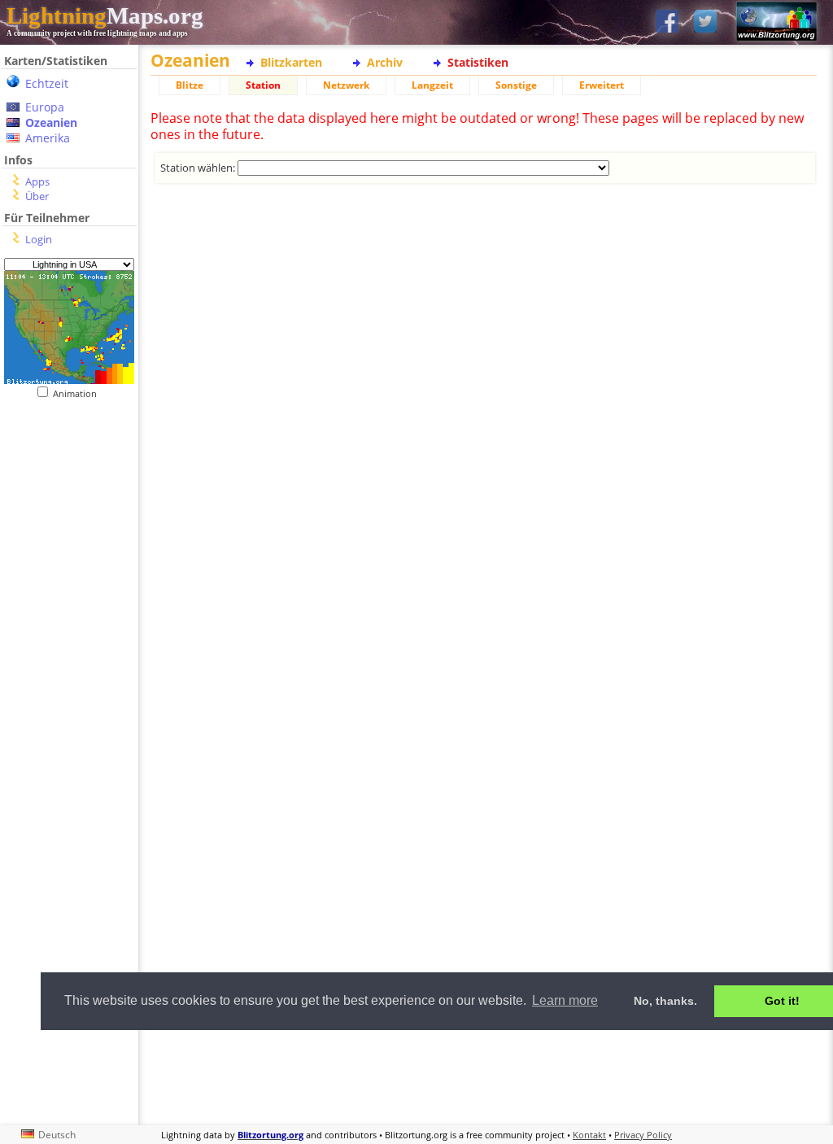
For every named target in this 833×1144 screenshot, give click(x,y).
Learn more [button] (565, 1000)
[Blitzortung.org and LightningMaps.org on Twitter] (705, 22)
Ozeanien (51, 122)
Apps (37, 181)
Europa (44, 107)
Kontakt (589, 1135)
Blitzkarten (291, 62)
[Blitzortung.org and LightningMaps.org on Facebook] (667, 22)
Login (38, 239)
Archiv (385, 62)
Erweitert (601, 85)
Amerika (47, 138)
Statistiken (477, 62)
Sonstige (516, 85)
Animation (78, 393)
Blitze (189, 85)
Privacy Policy (643, 1135)
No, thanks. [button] (665, 1000)
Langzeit (432, 85)
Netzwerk (346, 85)
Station (263, 85)
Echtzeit (46, 83)
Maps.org (105, 15)
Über (37, 196)
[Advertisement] (483, 262)
